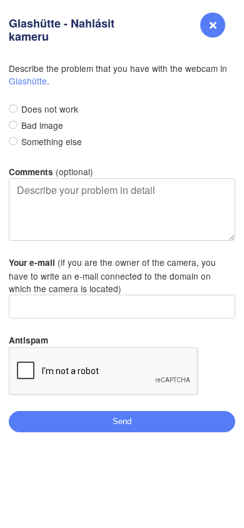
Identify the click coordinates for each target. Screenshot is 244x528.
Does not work (49, 109)
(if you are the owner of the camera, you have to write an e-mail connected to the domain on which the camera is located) (112, 275)
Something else (51, 141)
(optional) (51, 171)
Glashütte (28, 80)
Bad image (42, 125)
